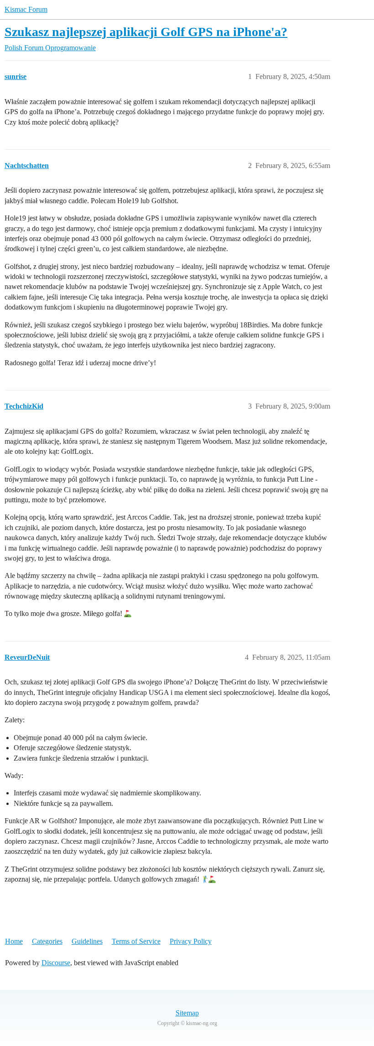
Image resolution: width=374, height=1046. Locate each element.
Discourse (56, 963)
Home (14, 941)
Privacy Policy (191, 941)
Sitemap (187, 1013)
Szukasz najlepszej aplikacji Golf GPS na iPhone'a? (146, 32)
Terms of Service (136, 941)
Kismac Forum (26, 9)
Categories (47, 941)
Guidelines (87, 941)
